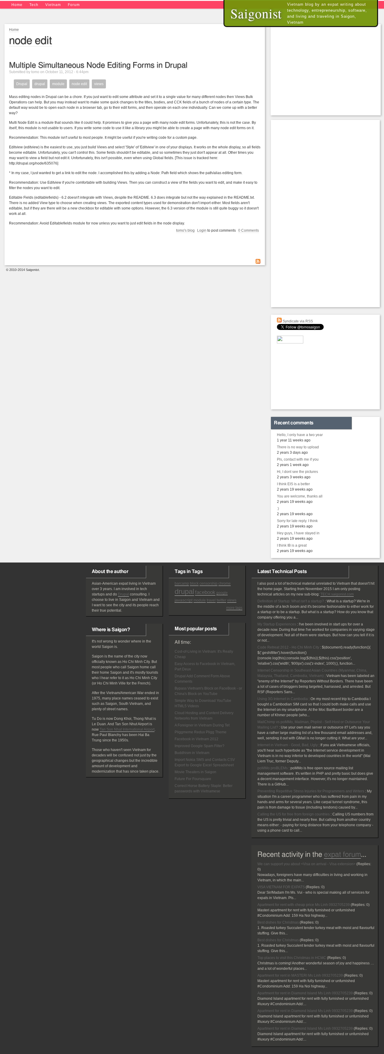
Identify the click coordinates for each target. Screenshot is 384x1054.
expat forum (342, 854)
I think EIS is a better (293, 484)
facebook (205, 592)
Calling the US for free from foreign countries (293, 814)
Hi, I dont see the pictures (297, 472)
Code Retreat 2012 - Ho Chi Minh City (288, 647)
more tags (234, 608)
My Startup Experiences (276, 624)
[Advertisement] (327, 69)
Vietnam (53, 5)
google (222, 593)
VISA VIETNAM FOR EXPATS (281, 887)
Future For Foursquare (193, 779)
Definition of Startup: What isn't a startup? (290, 601)
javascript (184, 600)
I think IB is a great (292, 545)
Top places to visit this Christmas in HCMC (291, 958)
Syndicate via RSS (297, 321)
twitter (221, 600)
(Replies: (363, 864)
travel (211, 600)
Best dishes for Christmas (278, 922)
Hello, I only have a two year (300, 435)
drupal (39, 84)
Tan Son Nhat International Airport (127, 729)
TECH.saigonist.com (337, 594)
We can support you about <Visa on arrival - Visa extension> (306, 864)
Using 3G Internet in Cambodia (282, 699)
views (99, 84)
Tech (33, 5)
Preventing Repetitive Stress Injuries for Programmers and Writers (310, 791)
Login (201, 230)
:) (278, 508)
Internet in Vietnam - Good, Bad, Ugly (287, 745)
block (194, 583)
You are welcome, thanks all (299, 496)
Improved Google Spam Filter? (199, 746)
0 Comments (248, 230)
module (58, 84)
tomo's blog (185, 230)
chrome (224, 583)
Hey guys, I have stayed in (298, 533)
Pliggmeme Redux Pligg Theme (200, 732)
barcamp (182, 583)
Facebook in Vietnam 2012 (196, 739)
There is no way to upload (298, 447)
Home (16, 5)
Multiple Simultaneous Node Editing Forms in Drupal (98, 65)
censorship (209, 583)
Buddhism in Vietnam (192, 753)
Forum (74, 5)
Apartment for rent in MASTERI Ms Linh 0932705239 (300, 975)
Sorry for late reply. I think (297, 521)
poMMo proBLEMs (272, 768)
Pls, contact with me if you (298, 459)
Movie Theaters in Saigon (195, 772)
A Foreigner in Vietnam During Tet (202, 725)
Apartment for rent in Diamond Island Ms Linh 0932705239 (305, 993)
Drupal (21, 84)
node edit (79, 84)
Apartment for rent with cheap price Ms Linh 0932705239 (303, 905)
